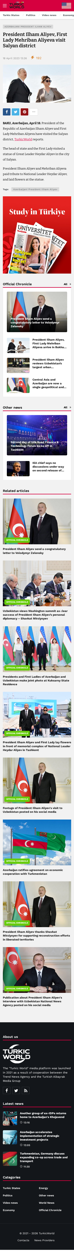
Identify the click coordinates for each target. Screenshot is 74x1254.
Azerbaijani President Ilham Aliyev (28, 26)
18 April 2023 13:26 (15, 58)
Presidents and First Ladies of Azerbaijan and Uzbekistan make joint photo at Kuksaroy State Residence (36, 680)
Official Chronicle (17, 540)
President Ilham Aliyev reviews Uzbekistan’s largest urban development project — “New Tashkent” (48, 367)
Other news (46, 1195)
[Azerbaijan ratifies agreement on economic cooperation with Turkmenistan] (37, 842)
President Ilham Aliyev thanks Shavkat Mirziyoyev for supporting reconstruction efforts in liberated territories (36, 935)
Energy (43, 1188)
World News (46, 1202)
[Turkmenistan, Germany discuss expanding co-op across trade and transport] (10, 1159)
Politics (7, 1195)
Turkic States (11, 1188)
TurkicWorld (23, 139)
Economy (9, 1210)
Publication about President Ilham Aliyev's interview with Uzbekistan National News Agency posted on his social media (32, 1001)
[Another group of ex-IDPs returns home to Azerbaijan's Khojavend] (10, 1118)
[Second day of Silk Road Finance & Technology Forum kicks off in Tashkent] (37, 435)
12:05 (27, 1145)
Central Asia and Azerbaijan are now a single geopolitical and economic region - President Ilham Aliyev (48, 387)
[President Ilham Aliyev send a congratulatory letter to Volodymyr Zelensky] (37, 312)
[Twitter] (16, 1090)
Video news (10, 1202)
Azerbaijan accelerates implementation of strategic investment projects (39, 1135)
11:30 (27, 1166)
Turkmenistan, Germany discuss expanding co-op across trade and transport (44, 1157)
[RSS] (25, 1090)
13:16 (27, 1122)
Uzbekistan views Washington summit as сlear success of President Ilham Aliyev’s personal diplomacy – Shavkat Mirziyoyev (35, 614)
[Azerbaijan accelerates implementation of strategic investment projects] (10, 1137)
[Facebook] (6, 1090)
